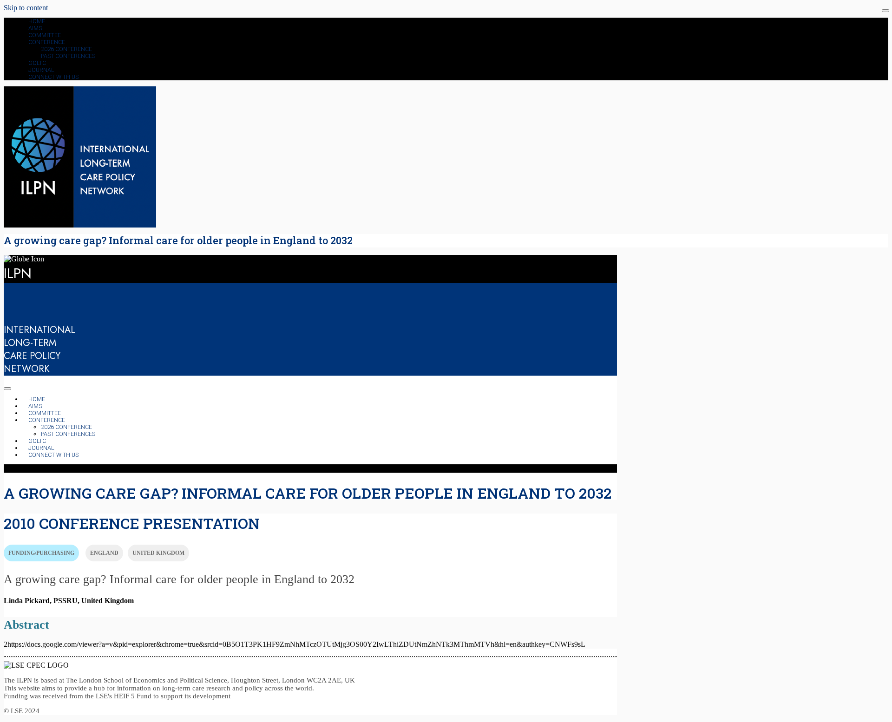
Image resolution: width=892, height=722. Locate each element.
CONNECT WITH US (53, 76)
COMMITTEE (44, 35)
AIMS (35, 28)
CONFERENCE (46, 42)
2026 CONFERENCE (66, 49)
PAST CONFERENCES (68, 55)
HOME (36, 21)
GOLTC (37, 62)
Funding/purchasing (41, 553)
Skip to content (26, 8)
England (104, 553)
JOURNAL (41, 69)
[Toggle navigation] (885, 10)
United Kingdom (158, 553)
